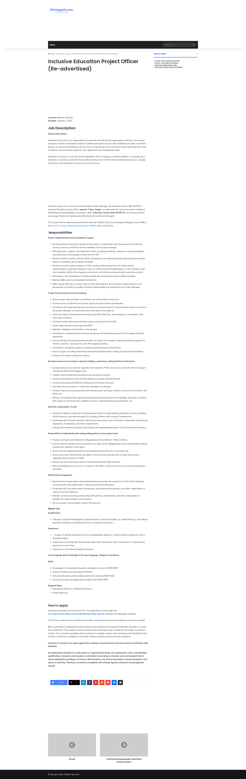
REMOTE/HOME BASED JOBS (166, 65)
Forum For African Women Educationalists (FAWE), (74, 225)
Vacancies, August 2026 (66, 54)
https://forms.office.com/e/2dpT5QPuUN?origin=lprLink (78, 614)
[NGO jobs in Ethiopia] (61, 10)
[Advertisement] (148, 20)
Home (52, 45)
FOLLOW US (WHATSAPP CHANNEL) (169, 67)
